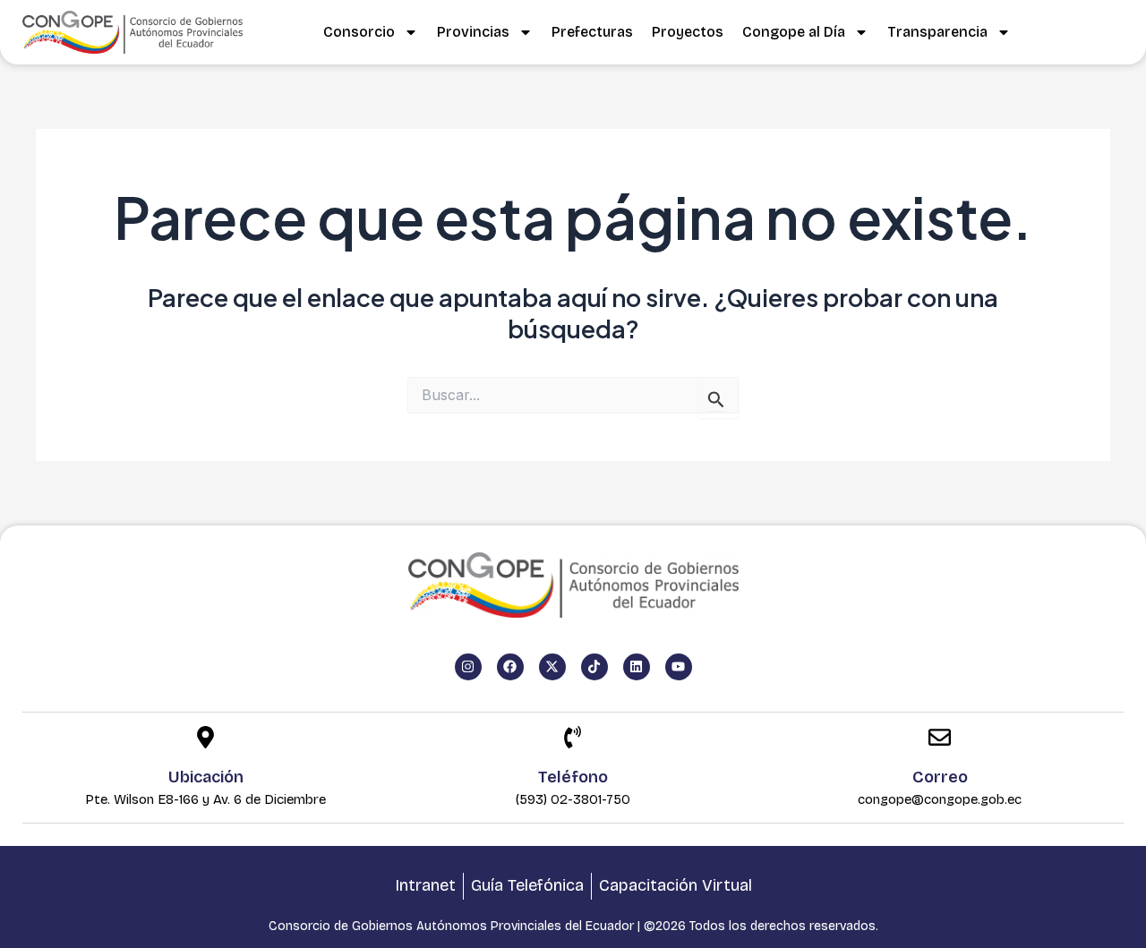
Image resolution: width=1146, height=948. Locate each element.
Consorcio (359, 31)
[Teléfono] (572, 739)
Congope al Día (793, 31)
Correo (940, 777)
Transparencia (937, 31)
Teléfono (573, 777)
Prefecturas (592, 31)
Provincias (473, 31)
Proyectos (687, 31)
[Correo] (939, 739)
